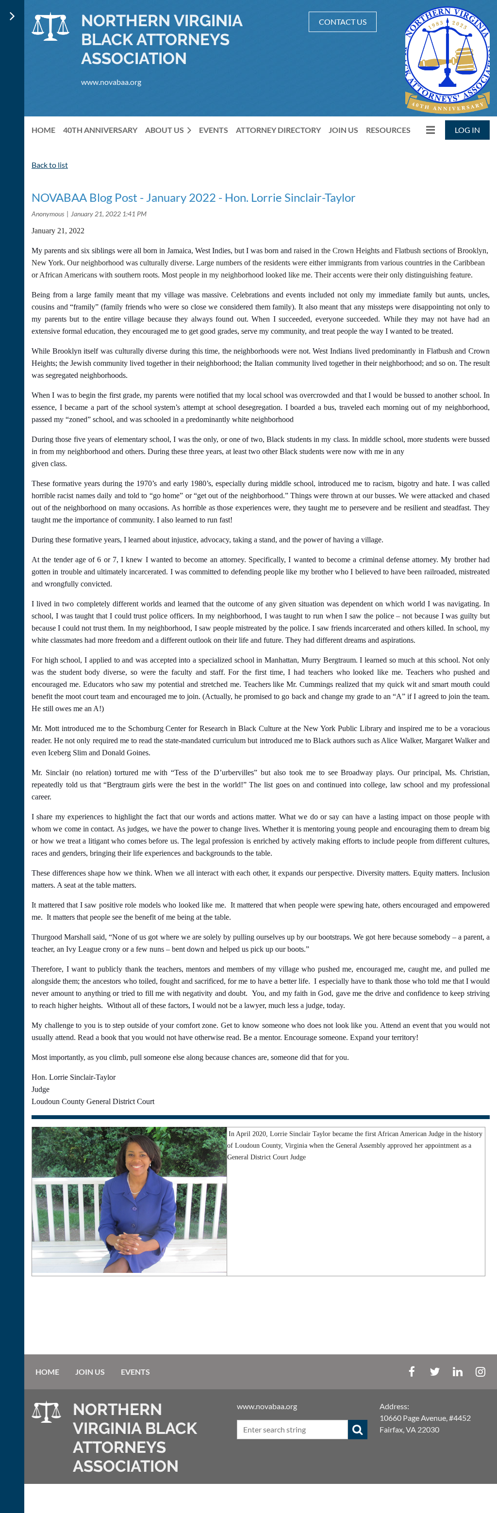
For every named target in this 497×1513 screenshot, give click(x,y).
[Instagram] (480, 1371)
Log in (467, 129)
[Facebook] (411, 1371)
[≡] (426, 129)
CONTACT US (342, 21)
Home (47, 1371)
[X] (434, 1371)
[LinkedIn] (457, 1371)
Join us (90, 1371)
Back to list (50, 164)
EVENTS (135, 1371)
